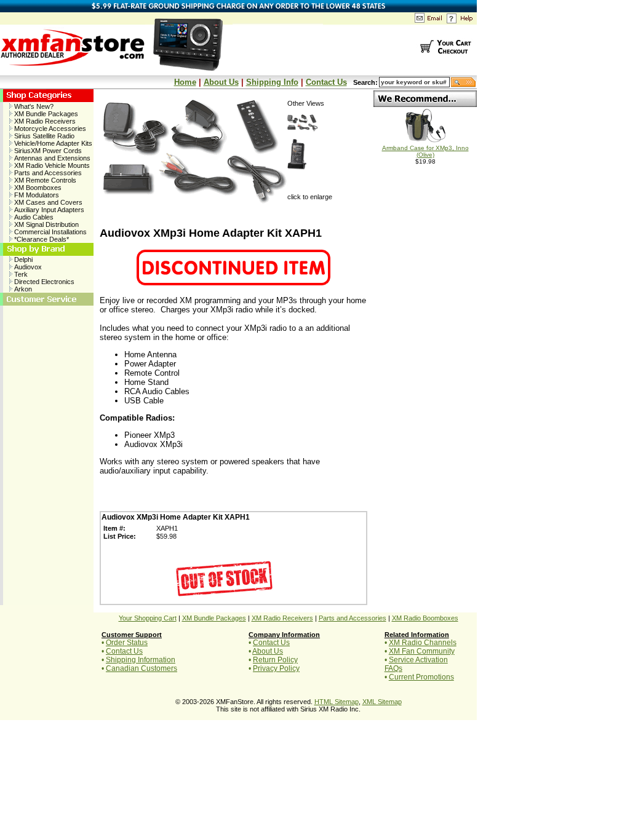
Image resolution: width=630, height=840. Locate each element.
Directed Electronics (43, 281)
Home (185, 82)
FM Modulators (35, 195)
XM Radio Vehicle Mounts (51, 165)
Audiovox (27, 267)
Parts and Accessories (47, 172)
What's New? (33, 106)
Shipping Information (140, 660)
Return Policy (275, 660)
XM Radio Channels (423, 642)
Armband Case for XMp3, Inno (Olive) (425, 151)
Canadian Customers (141, 668)
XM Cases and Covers (47, 202)
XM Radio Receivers (44, 121)
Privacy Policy (276, 668)
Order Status (127, 642)
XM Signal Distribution (45, 224)
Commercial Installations (49, 232)
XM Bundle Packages (45, 113)
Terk (20, 274)
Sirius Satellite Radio (43, 136)
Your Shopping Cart (148, 618)
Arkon (22, 289)
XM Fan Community (422, 651)
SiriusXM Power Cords (47, 150)
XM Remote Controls (44, 180)
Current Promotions (421, 677)
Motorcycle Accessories (49, 128)
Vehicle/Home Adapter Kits (52, 143)
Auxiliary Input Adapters (48, 209)
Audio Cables (33, 217)
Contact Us (326, 82)
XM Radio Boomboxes (425, 618)
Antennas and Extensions (51, 158)
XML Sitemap (382, 701)
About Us (221, 82)
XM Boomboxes (37, 187)
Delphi (22, 259)
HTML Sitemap (336, 701)
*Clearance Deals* (40, 239)
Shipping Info (272, 82)
